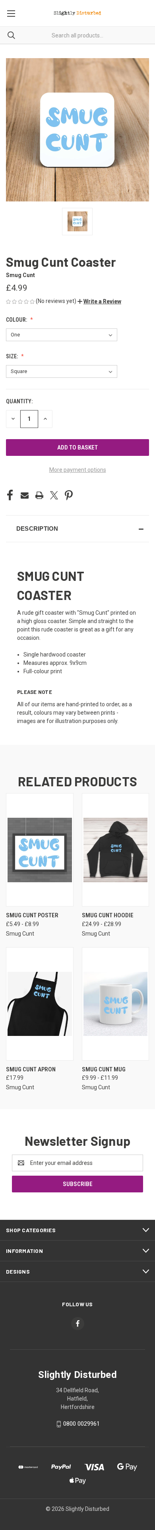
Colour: (17, 320)
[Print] (39, 495)
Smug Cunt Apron (31, 1069)
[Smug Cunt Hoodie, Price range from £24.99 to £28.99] (115, 850)
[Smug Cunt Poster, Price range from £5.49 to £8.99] (40, 850)
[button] (99, 301)
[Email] (25, 495)
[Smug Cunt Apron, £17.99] (40, 1004)
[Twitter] (54, 495)
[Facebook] (10, 495)
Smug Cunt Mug (104, 1069)
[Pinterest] (69, 495)
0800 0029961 (81, 1423)
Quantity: (19, 401)
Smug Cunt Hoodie (108, 915)
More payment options (77, 470)
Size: (12, 356)
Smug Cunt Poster (32, 915)
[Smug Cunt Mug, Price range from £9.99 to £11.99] (115, 1004)
